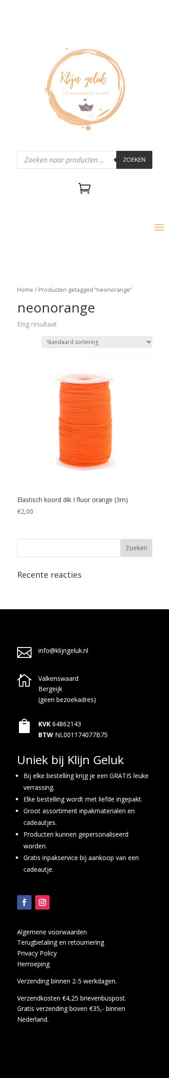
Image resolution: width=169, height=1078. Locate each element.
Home (25, 289)
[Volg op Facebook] (24, 902)
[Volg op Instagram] (42, 902)
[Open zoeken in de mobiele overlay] (84, 160)
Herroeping (33, 964)
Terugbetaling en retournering (60, 942)
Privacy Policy (37, 953)
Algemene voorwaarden (52, 932)
